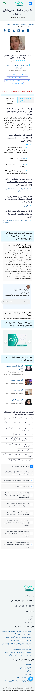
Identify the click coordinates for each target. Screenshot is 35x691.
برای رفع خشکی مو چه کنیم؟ (22, 649)
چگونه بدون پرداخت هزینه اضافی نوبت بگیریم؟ (16, 480)
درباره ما (31, 616)
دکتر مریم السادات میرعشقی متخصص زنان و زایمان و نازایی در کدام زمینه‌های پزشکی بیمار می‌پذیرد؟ (17, 523)
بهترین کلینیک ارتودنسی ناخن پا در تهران (18, 637)
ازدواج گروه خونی (25, 668)
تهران (8, 24)
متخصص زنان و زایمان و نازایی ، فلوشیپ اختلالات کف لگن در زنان (18, 445)
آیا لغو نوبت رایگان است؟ (22, 486)
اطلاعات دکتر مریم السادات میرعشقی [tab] (25, 99)
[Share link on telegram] (9, 31)
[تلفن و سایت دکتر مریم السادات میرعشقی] (14, 340)
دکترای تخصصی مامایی (24, 450)
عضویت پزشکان (29, 622)
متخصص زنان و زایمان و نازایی (19, 24)
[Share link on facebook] (28, 31)
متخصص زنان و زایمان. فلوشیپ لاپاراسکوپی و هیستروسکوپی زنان (19, 429)
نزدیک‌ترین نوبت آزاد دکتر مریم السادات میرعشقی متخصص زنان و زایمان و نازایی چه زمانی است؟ (17, 533)
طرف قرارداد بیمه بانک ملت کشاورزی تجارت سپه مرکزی (16, 190)
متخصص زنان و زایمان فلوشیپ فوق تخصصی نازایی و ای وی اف (17, 423)
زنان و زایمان (24, 65)
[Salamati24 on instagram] (33, 606)
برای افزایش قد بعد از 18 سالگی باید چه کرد (17, 681)
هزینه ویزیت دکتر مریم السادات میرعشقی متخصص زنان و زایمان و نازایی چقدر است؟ (17, 504)
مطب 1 (26, 144)
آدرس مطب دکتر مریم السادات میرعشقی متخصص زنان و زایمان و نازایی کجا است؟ (18, 513)
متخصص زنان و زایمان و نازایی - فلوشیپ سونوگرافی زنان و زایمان (17, 455)
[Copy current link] (4, 31)
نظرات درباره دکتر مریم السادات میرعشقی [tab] (9, 100)
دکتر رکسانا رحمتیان (17, 380)
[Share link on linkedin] (19, 31)
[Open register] (4, 4)
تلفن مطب (22, 158)
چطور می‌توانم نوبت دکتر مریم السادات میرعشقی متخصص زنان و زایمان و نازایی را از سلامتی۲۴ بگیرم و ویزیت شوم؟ (16, 495)
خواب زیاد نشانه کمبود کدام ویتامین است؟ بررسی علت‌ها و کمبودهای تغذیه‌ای (18, 653)
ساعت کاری (21, 164)
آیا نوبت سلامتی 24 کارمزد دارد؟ (20, 466)
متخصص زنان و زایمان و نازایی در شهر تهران (14, 66)
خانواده (28, 664)
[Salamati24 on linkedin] (30, 606)
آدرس (24, 147)
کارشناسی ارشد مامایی (25, 418)
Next (29, 341)
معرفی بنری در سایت (28, 619)
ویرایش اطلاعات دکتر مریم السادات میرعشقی (16, 91)
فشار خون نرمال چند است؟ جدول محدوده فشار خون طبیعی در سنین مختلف (16, 632)
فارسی (26, 206)
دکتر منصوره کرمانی (18, 400)
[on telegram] (23, 606)
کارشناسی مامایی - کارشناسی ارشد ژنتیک (20, 460)
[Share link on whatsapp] (14, 31)
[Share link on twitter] (23, 31)
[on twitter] (20, 606)
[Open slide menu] (30, 3)
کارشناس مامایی (9, 418)
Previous (5, 341)
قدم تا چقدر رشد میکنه (24, 677)
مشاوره (28, 671)
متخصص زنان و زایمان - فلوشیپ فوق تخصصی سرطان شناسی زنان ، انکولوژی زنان (19, 439)
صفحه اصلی (31, 24)
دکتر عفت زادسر (19, 390)
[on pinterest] (16, 606)
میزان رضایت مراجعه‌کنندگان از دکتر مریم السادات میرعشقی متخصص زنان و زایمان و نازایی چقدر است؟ (15, 544)
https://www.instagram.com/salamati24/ (15, 221)
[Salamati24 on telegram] (26, 606)
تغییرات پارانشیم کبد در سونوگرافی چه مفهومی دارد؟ (16, 645)
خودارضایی (27, 674)
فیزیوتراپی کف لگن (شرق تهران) (21, 640)
